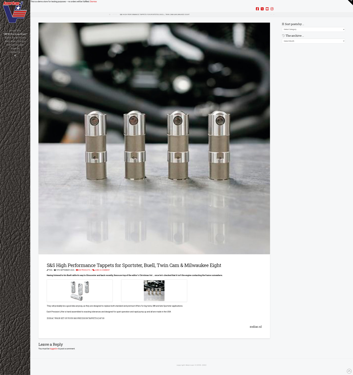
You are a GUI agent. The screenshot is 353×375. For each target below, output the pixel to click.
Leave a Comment (102, 270)
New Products (83, 270)
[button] (350, 2)
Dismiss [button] (93, 1)
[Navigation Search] (15, 55)
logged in (54, 349)
